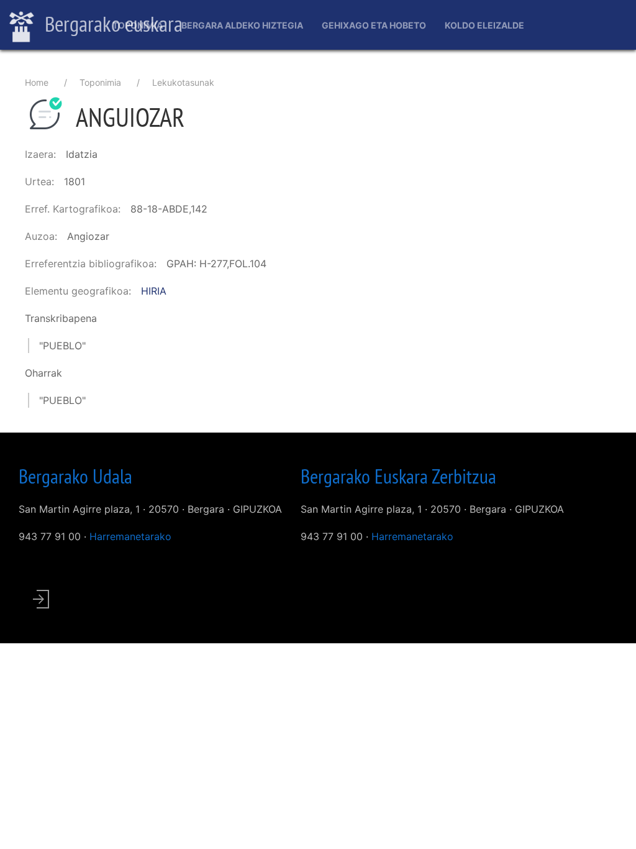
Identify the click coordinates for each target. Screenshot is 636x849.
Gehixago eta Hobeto (374, 25)
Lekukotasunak (183, 82)
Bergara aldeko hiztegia (242, 25)
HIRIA (153, 291)
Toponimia (137, 25)
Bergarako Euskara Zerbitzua (398, 476)
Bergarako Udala (75, 476)
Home (36, 82)
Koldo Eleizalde (484, 25)
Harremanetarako (130, 536)
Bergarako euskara (111, 23)
